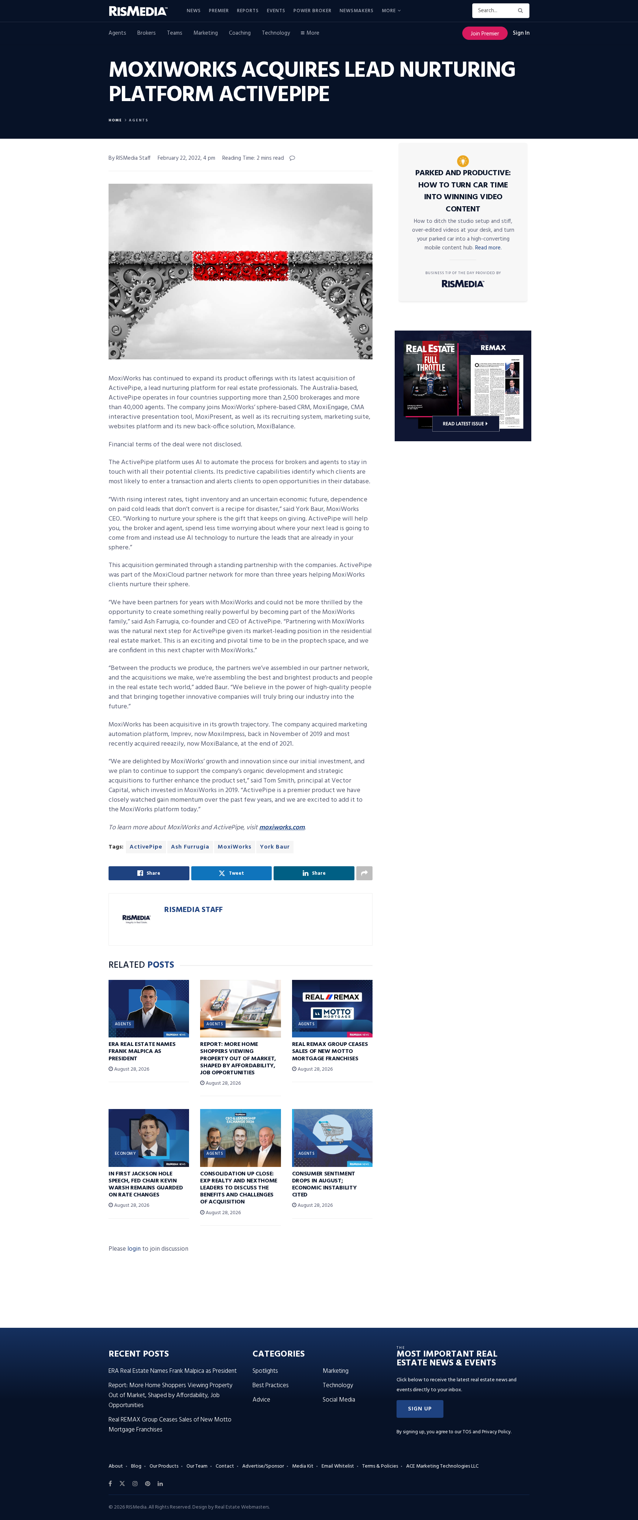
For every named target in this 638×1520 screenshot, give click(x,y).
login (134, 1249)
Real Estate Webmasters (242, 1507)
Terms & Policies (380, 1466)
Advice (261, 1400)
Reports (248, 11)
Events (276, 11)
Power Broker (313, 11)
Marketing (205, 33)
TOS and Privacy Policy (487, 1432)
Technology (276, 33)
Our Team (196, 1466)
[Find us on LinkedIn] (160, 1484)
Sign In (521, 33)
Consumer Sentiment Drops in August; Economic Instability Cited (324, 1184)
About (116, 1466)
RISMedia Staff (193, 910)
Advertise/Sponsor (263, 1466)
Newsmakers (357, 11)
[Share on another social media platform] (364, 873)
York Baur (275, 847)
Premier (219, 11)
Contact (225, 1466)
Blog (136, 1466)
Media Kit (302, 1466)
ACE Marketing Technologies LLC (442, 1466)
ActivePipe (146, 847)
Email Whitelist (338, 1466)
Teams (174, 33)
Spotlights (265, 1371)
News (194, 11)
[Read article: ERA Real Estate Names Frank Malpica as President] (149, 1008)
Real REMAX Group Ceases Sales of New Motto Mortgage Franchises (330, 1051)
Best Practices (271, 1386)
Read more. (488, 247)
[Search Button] (521, 10)
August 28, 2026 (131, 1069)
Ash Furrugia (190, 847)
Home (115, 120)
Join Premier (485, 34)
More (389, 11)
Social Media (339, 1400)
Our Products (164, 1466)
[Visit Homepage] (142, 11)
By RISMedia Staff (130, 158)
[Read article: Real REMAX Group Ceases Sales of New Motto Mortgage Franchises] (332, 1008)
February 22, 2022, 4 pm (186, 158)
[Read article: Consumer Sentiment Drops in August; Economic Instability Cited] (332, 1138)
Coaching (240, 33)
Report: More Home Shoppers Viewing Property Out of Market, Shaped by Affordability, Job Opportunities (238, 1059)
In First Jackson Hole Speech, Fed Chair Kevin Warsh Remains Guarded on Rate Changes (146, 1184)
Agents (117, 33)
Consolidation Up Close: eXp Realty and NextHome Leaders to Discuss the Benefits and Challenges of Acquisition (238, 1188)
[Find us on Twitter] (122, 1484)
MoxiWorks (234, 847)
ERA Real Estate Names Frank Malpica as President (142, 1051)
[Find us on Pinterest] (147, 1484)
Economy (125, 1153)
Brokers (146, 33)
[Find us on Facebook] (110, 1484)
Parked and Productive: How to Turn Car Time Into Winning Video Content (463, 191)
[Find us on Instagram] (135, 1484)
